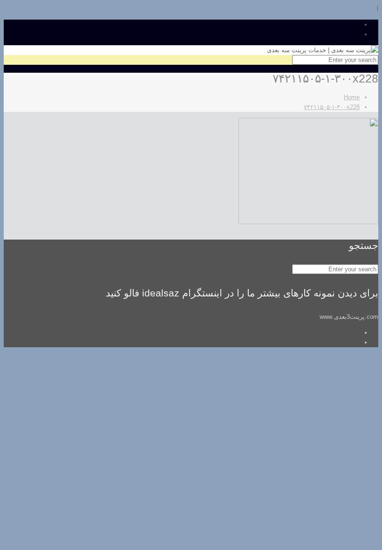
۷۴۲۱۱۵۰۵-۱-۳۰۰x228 (332, 106)
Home (352, 97)
